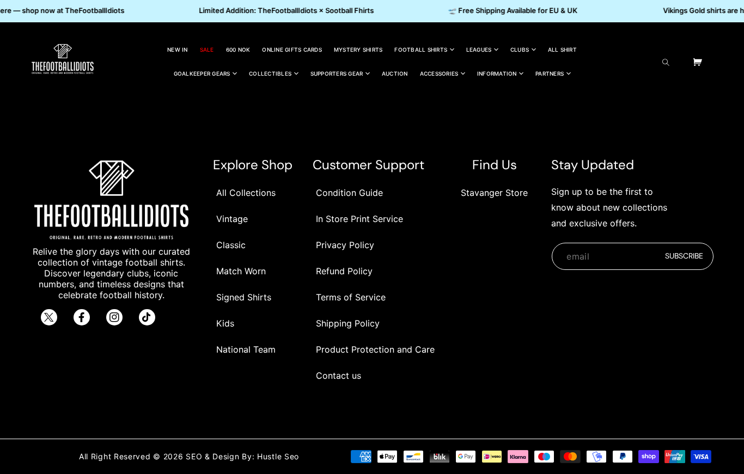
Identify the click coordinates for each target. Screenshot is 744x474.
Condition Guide (349, 192)
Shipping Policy (348, 323)
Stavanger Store (494, 192)
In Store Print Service (359, 218)
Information (497, 73)
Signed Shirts (243, 297)
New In (177, 49)
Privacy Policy (345, 244)
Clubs (519, 49)
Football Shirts (420, 49)
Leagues (479, 49)
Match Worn (241, 271)
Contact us (338, 375)
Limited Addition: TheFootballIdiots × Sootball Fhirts (284, 10)
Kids (225, 323)
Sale (207, 49)
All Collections (246, 192)
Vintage (232, 218)
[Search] (668, 62)
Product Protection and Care (375, 349)
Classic (231, 244)
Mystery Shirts (358, 49)
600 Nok (238, 49)
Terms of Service (351, 297)
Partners (549, 73)
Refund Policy (344, 271)
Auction (395, 73)
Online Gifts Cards (292, 49)
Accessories (439, 73)
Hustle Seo (278, 456)
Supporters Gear (336, 73)
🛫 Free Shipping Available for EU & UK (511, 10)
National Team (246, 349)
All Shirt (562, 49)
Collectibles (270, 73)
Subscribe (684, 256)
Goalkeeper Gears (202, 73)
